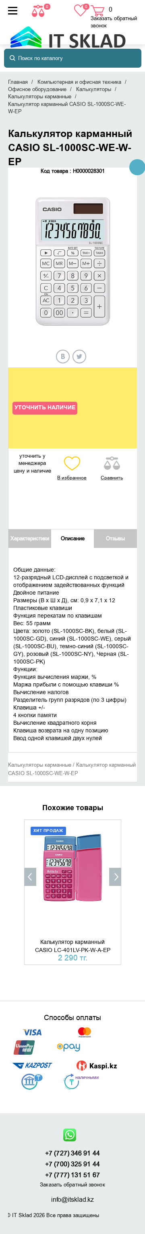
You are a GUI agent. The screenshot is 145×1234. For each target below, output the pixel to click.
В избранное (72, 478)
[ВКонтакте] (63, 356)
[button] (30, 877)
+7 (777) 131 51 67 (72, 1175)
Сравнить (112, 478)
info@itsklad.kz (72, 1199)
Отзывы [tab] (115, 538)
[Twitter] (79, 356)
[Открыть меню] (12, 11)
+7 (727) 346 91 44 (72, 1153)
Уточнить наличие (44, 408)
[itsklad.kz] (68, 33)
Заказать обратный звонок (114, 22)
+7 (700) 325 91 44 (72, 1164)
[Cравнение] (39, 10)
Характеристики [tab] (29, 538)
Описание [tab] (73, 538)
